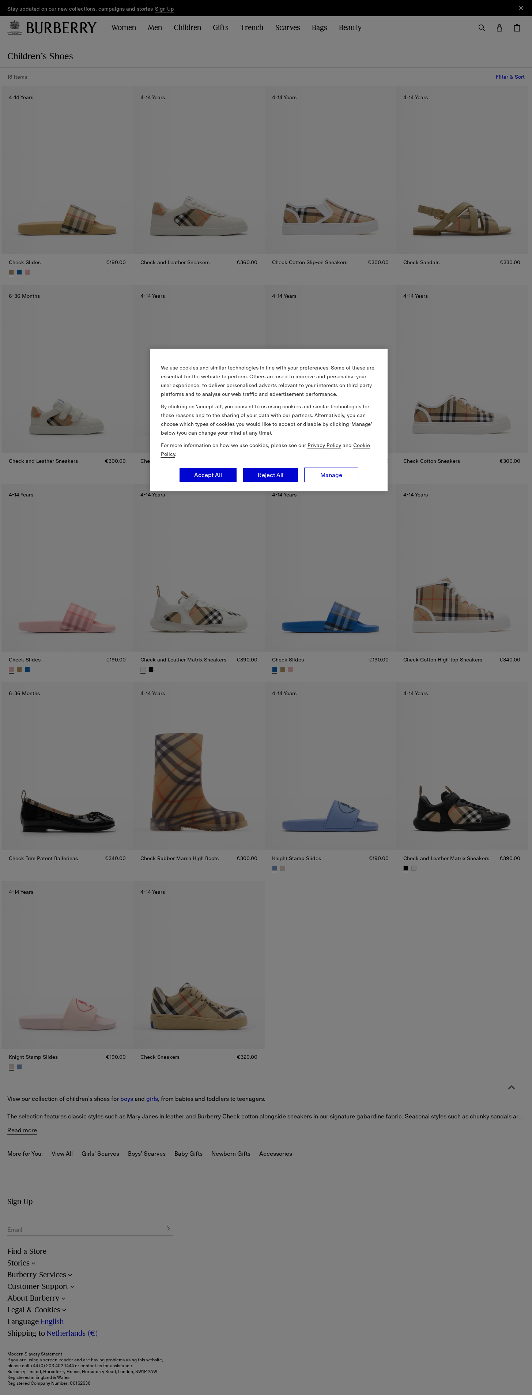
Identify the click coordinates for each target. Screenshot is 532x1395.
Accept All (208, 474)
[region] (269, 420)
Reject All (270, 474)
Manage (331, 474)
